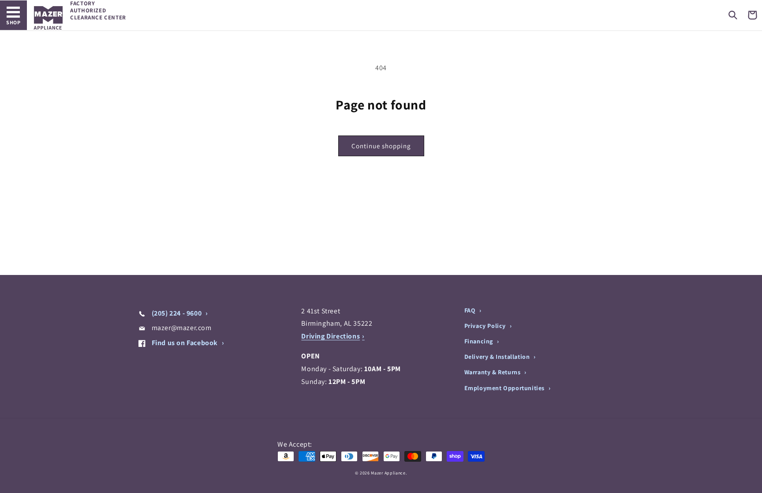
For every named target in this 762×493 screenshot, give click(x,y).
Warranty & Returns (493, 372)
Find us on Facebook (185, 342)
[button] (733, 15)
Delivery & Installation (497, 357)
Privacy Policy (486, 326)
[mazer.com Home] (48, 17)
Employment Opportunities (505, 388)
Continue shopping (381, 146)
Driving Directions (330, 336)
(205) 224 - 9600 (176, 313)
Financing (479, 341)
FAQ (470, 310)
